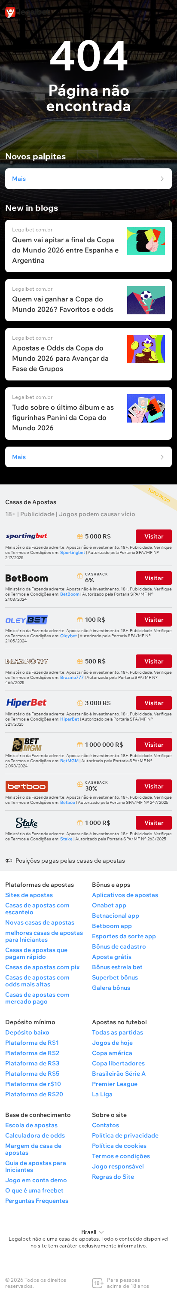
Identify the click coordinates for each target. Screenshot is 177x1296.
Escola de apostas (31, 1125)
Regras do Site (113, 1176)
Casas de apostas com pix (42, 967)
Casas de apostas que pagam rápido (36, 953)
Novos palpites (35, 156)
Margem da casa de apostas (33, 1149)
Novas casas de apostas (39, 922)
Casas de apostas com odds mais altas (37, 981)
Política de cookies (119, 1146)
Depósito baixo (27, 1032)
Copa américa (112, 1053)
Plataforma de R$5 (32, 1073)
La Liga (102, 1094)
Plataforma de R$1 (32, 1043)
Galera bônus (111, 988)
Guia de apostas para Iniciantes (35, 1166)
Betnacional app (115, 915)
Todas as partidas (117, 1032)
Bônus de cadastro (119, 946)
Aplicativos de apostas (125, 895)
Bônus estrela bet (117, 967)
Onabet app (109, 905)
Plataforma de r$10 (33, 1084)
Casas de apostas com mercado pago (37, 998)
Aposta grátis (111, 957)
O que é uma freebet (34, 1190)
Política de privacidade (125, 1135)
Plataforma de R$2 (32, 1053)
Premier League (114, 1084)
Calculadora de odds (35, 1135)
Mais (19, 179)
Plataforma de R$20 (34, 1094)
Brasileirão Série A (119, 1073)
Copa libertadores (118, 1063)
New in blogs (31, 208)
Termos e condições (121, 1156)
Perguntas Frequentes (36, 1201)
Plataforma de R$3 (32, 1063)
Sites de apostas (29, 895)
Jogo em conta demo (36, 1180)
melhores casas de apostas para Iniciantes (44, 936)
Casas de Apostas (30, 502)
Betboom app (112, 926)
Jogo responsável (118, 1166)
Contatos (105, 1125)
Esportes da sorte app (124, 936)
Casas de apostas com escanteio (37, 908)
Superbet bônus (115, 977)
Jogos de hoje (112, 1043)
